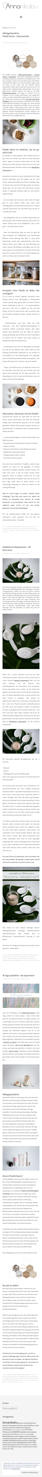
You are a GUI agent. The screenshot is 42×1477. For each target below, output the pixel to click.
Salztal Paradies (12, 1443)
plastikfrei (18, 530)
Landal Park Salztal (23, 1434)
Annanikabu (15, 42)
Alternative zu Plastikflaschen (20, 1376)
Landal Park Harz (14, 1434)
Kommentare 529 (25, 978)
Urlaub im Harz (20, 1445)
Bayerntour (32, 1423)
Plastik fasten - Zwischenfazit (16, 36)
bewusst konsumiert (21, 680)
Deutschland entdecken (14, 1428)
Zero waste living (35, 960)
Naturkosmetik (25, 955)
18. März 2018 (6, 42)
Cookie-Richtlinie (15, 1468)
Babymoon (21, 1423)
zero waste (5, 532)
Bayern (26, 1423)
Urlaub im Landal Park (30, 1445)
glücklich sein (25, 1432)
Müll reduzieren (15, 1378)
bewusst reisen (22, 1425)
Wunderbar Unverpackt (17, 721)
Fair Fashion (28, 1430)
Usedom (5, 1449)
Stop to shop (13, 1051)
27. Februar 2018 (7, 553)
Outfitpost (32, 1436)
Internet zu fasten (10, 1042)
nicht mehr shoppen (17, 1436)
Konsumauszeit (16, 528)
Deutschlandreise (26, 1428)
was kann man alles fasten (12, 1382)
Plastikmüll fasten (25, 530)
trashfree (34, 1380)
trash (24, 960)
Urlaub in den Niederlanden (10, 1447)
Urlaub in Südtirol (32, 1447)
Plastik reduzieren (23, 958)
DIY (25, 956)
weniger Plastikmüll (34, 530)
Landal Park (6, 1434)
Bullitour (31, 1425)
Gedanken (16, 1432)
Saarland (5, 1443)
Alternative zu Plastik (19, 956)
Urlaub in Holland (22, 1447)
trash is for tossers (27, 1380)
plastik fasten (6, 530)
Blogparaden (10, 526)
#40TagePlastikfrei (11, 33)
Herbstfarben (33, 1432)
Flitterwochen (7, 1432)
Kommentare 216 (25, 553)
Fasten (28, 1376)
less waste (22, 528)
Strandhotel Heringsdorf (9, 1445)
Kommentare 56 (23, 42)
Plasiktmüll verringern (31, 528)
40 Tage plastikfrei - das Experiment (18, 975)
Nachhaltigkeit (17, 526)
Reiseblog (12, 1441)
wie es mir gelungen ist (24, 1045)
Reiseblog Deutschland (22, 1441)
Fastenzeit (33, 1376)
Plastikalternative (32, 958)
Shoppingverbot (22, 1443)
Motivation (7, 1436)
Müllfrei (10, 958)
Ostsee (26, 1436)
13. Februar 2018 (7, 978)
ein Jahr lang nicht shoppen (18, 1429)
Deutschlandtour (7, 1430)
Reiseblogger (32, 1441)
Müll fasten (8, 1378)
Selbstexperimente (9, 93)
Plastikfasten (12, 530)
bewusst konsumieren (7, 528)
